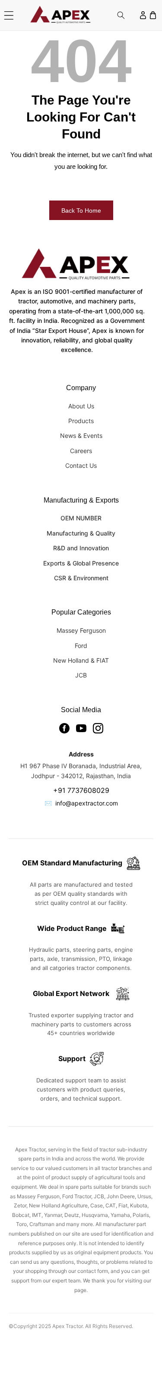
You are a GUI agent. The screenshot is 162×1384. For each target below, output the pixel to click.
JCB (81, 675)
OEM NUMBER (81, 518)
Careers (81, 450)
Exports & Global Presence (81, 563)
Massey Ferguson (81, 630)
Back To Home (81, 210)
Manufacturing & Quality (81, 533)
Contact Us (81, 465)
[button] (9, 15)
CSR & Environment (81, 578)
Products (81, 420)
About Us (81, 406)
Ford (81, 645)
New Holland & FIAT (81, 660)
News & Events (81, 435)
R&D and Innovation (81, 548)
